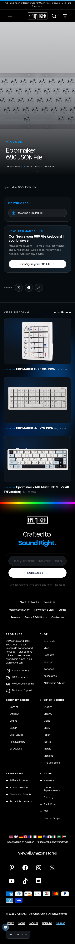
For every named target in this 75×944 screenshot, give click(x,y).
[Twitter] (52, 867)
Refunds (33, 923)
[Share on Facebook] (29, 288)
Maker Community (19, 610)
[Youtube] (12, 881)
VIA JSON (14, 141)
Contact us (57, 617)
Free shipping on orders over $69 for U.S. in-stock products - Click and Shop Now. (37, 5)
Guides (62, 610)
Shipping (47, 923)
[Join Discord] (38, 881)
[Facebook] (25, 867)
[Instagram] (38, 867)
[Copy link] (39, 288)
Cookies (60, 923)
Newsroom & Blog (43, 610)
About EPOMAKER (29, 602)
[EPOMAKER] (37, 520)
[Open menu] (10, 16)
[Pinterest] (12, 867)
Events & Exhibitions (35, 617)
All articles (62, 312)
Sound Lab (49, 602)
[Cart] (65, 16)
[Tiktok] (25, 881)
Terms (21, 923)
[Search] (54, 16)
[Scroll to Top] (68, 923)
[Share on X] (19, 288)
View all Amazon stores (37, 853)
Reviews (15, 617)
